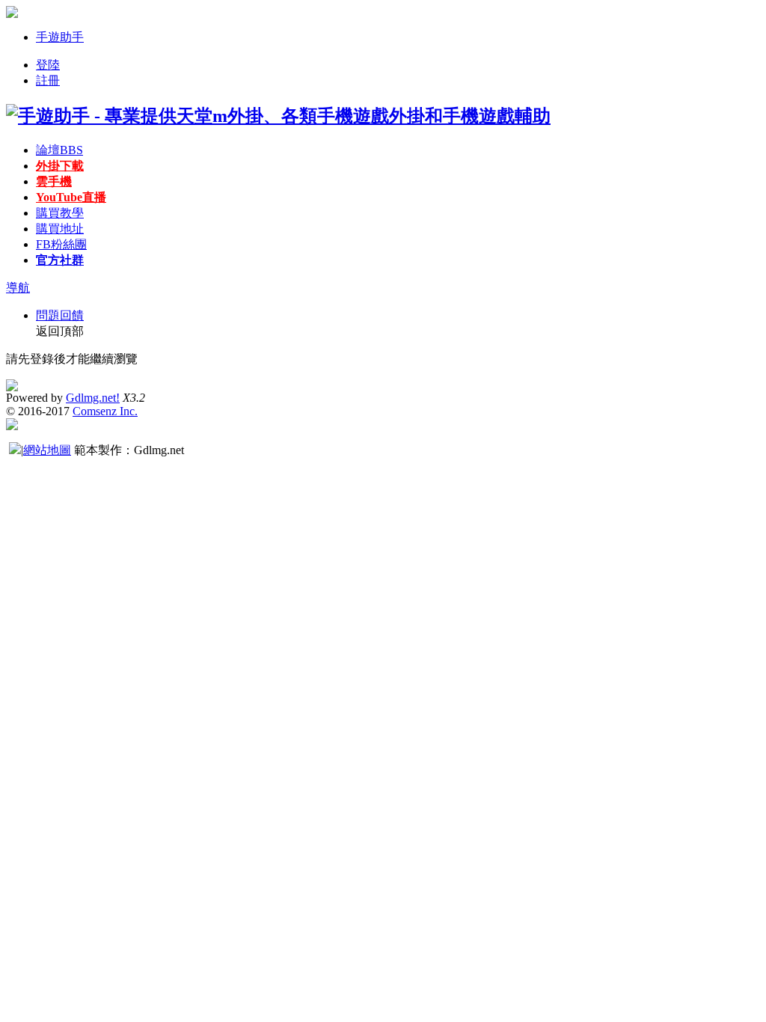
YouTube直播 (71, 197)
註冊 (48, 80)
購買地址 (60, 228)
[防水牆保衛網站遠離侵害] (15, 450)
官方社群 (60, 260)
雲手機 (54, 181)
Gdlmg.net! (93, 397)
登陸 (48, 64)
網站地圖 (47, 450)
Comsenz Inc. (105, 411)
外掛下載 (60, 165)
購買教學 (60, 212)
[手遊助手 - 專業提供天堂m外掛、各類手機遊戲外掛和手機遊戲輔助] (278, 116)
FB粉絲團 (61, 244)
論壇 (59, 150)
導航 (18, 287)
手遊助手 (60, 37)
